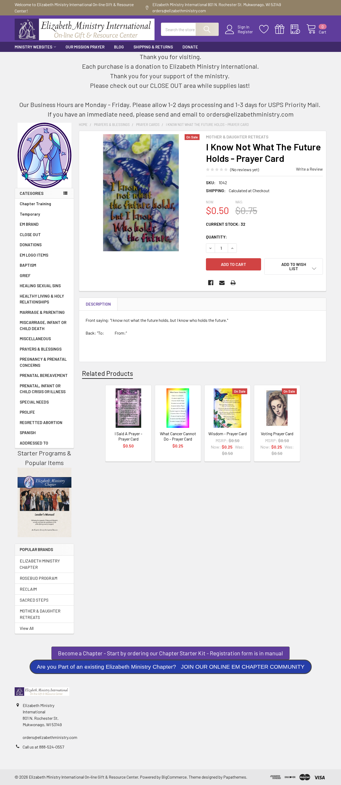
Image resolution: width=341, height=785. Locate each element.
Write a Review (309, 168)
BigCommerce (174, 776)
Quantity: (216, 236)
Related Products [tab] (107, 373)
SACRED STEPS (34, 599)
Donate (190, 46)
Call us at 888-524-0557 (43, 746)
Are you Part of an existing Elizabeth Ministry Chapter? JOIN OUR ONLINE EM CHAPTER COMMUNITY (171, 667)
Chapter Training (35, 203)
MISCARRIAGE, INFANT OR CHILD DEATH (43, 325)
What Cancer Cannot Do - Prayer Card (178, 436)
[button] (171, 667)
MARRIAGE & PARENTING (42, 312)
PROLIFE (27, 412)
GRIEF (25, 275)
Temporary (30, 214)
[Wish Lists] (267, 29)
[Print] (233, 282)
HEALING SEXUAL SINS (40, 285)
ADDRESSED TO (34, 443)
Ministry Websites (33, 46)
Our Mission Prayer (85, 46)
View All (27, 628)
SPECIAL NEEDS (34, 402)
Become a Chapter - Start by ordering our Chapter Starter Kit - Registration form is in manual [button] (170, 653)
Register (245, 31)
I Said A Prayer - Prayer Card (128, 436)
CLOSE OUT (30, 234)
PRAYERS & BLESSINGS (41, 349)
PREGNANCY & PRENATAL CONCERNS (43, 362)
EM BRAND (29, 224)
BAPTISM (28, 265)
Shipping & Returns (153, 46)
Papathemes (234, 776)
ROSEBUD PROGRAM (38, 578)
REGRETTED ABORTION (41, 422)
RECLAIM (28, 588)
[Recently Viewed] (298, 29)
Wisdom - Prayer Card (227, 433)
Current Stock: (225, 224)
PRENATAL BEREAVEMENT (44, 375)
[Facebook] (211, 282)
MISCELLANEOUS (35, 338)
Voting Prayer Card (277, 433)
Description (98, 304)
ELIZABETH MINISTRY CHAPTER (40, 564)
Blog (119, 46)
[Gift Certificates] (283, 29)
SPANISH (28, 432)
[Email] (222, 282)
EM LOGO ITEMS (34, 255)
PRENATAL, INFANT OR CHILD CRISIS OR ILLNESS (43, 388)
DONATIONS (31, 244)
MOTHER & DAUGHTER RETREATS (40, 614)
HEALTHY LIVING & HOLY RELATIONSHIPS (42, 299)
